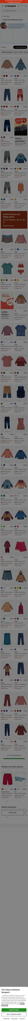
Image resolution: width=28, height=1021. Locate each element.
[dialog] (14, 1004)
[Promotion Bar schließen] (26, 2)
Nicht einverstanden (14, 1014)
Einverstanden (14, 1010)
